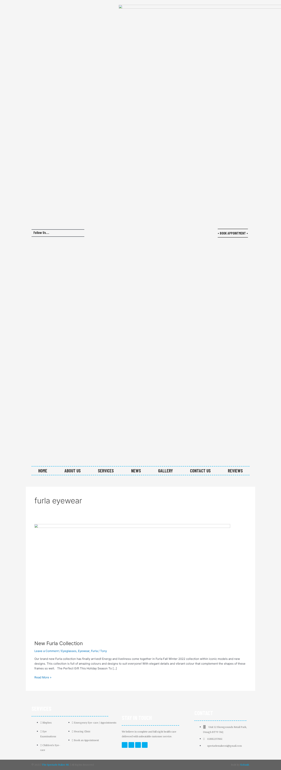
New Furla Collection (58, 643)
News (136, 470)
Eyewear (83, 651)
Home (42, 470)
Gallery (165, 470)
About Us (72, 470)
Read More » (42, 677)
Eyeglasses (68, 651)
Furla (94, 651)
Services (106, 470)
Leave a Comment (46, 651)
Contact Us (200, 470)
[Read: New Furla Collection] (132, 579)
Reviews (235, 470)
